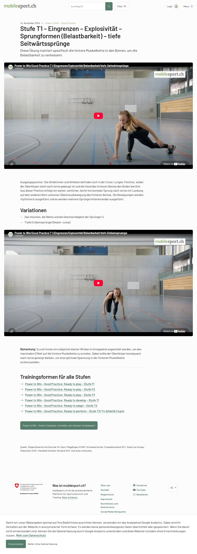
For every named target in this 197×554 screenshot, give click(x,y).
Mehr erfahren (69, 497)
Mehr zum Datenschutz (31, 535)
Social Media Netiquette (113, 511)
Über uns (105, 485)
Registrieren (107, 494)
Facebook (141, 485)
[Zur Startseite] (20, 6)
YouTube (141, 489)
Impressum (106, 499)
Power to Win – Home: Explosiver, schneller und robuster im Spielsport (59, 425)
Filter (120, 6)
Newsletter (142, 494)
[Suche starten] (109, 6)
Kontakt (105, 489)
